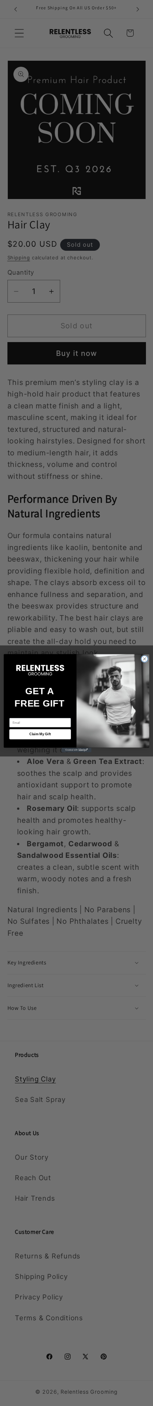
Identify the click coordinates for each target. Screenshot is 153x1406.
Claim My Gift (40, 734)
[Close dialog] (144, 658)
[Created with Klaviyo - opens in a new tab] (76, 750)
